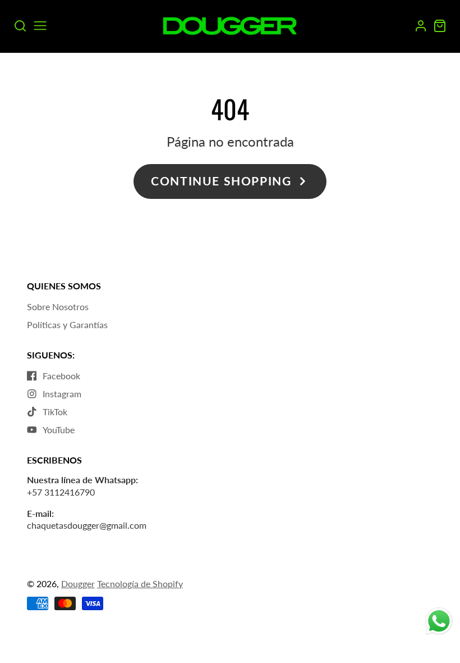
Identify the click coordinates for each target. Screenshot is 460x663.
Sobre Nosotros (58, 306)
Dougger (78, 583)
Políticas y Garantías (67, 324)
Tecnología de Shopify (140, 583)
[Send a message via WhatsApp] (439, 621)
